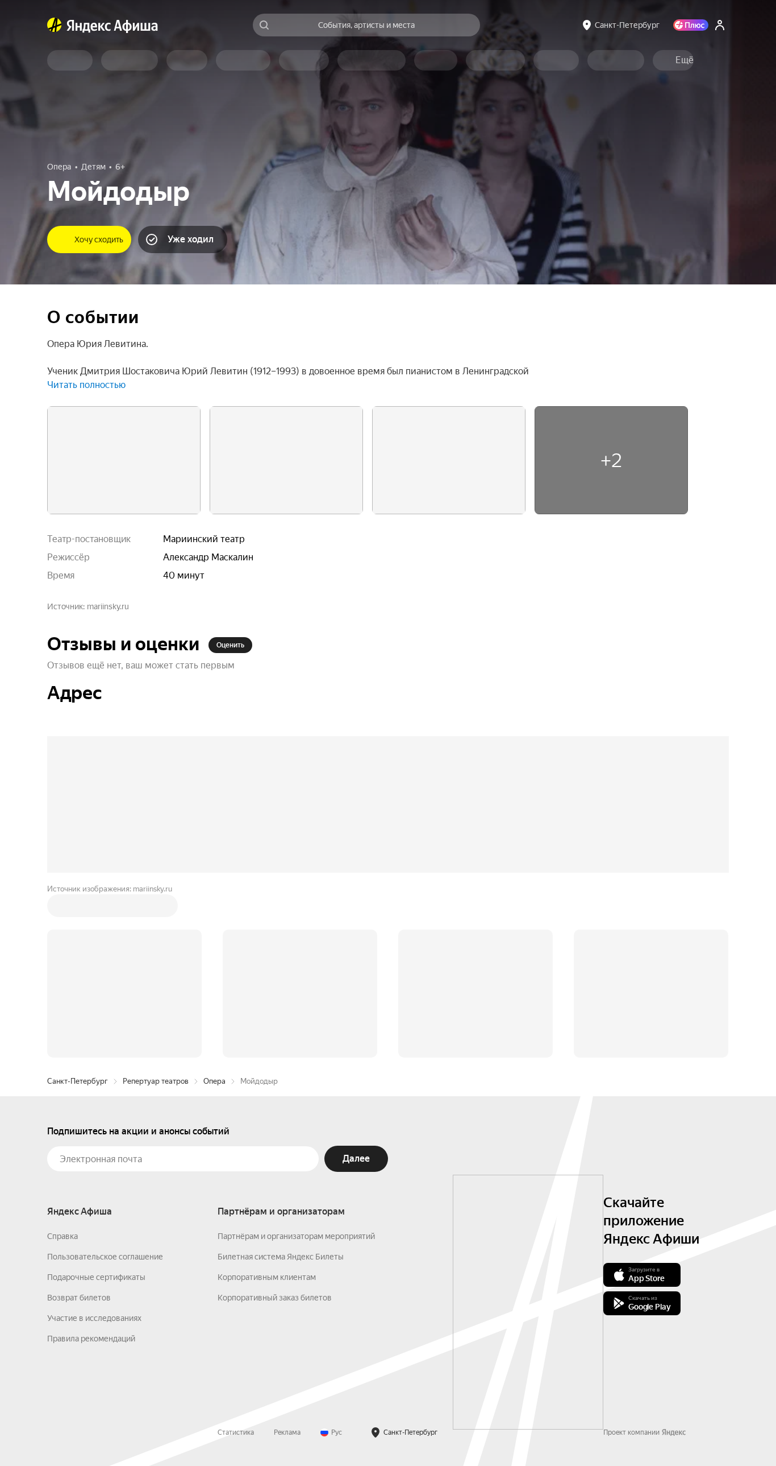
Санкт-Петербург (77, 1081)
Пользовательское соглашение (105, 1256)
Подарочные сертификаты (96, 1277)
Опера (214, 1081)
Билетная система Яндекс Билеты (281, 1256)
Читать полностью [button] (86, 384)
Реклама (287, 1432)
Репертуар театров (156, 1081)
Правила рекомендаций (91, 1338)
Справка (62, 1236)
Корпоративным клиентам (267, 1277)
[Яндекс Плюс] (690, 25)
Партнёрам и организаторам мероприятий (296, 1236)
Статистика (236, 1432)
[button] (684, 60)
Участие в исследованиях (94, 1318)
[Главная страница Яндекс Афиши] (54, 25)
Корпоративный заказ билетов (275, 1297)
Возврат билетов (79, 1297)
